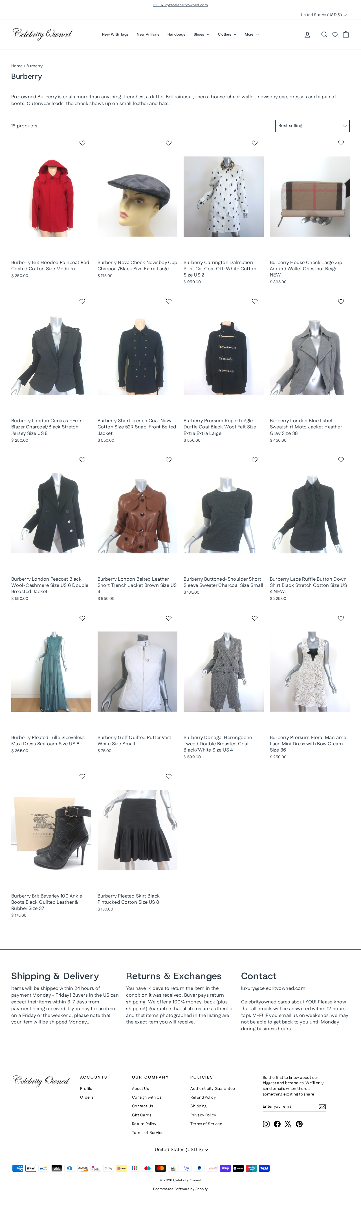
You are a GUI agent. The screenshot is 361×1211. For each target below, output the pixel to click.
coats (69, 96)
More (250, 34)
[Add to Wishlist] (83, 143)
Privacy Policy (203, 1115)
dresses (298, 96)
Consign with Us (146, 1097)
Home (17, 66)
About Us (140, 1089)
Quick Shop (51, 251)
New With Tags (115, 34)
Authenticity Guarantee (212, 1089)
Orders (86, 1097)
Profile (86, 1089)
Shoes (199, 34)
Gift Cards (141, 1115)
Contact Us (142, 1106)
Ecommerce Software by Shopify (180, 1189)
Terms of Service (148, 1133)
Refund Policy (203, 1097)
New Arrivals (148, 34)
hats (164, 103)
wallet (248, 96)
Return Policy (144, 1124)
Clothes (225, 34)
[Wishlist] (335, 34)
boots (17, 103)
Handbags (176, 34)
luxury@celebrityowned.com (273, 988)
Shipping (198, 1106)
